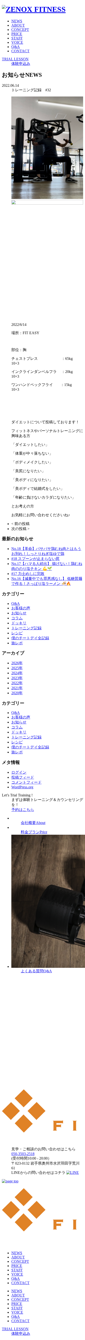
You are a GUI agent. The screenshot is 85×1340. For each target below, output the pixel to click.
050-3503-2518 (22, 1154)
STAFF (17, 38)
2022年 (17, 683)
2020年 (17, 693)
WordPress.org (22, 787)
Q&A (15, 47)
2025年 (17, 668)
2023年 (17, 678)
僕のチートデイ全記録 (30, 638)
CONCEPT (20, 30)
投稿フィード (22, 777)
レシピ (17, 633)
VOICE (17, 42)
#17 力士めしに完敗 (27, 574)
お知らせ (18, 613)
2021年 (17, 688)
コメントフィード (26, 782)
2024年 (17, 673)
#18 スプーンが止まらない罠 (35, 559)
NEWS (16, 21)
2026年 (17, 663)
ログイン (18, 772)
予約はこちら (22, 810)
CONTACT (20, 51)
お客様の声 (20, 608)
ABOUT (18, 25)
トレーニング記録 (26, 628)
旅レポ (17, 643)
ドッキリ (18, 623)
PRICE (16, 34)
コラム (17, 618)
